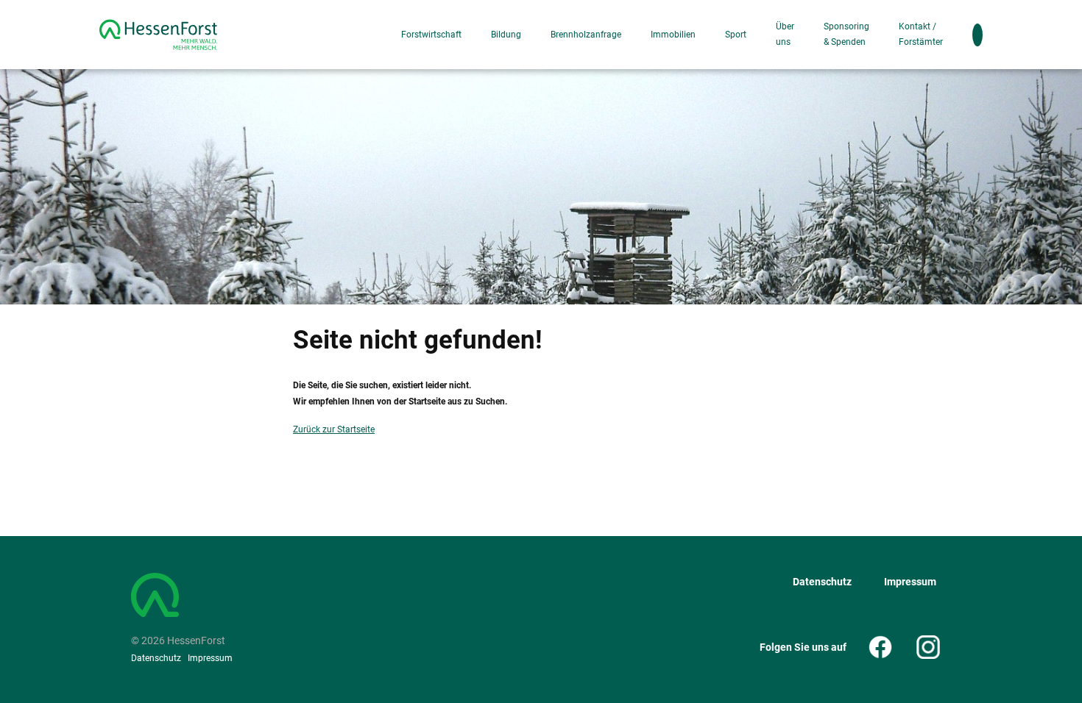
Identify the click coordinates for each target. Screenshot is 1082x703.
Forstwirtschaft (431, 34)
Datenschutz (156, 658)
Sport (735, 34)
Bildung (506, 34)
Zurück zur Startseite (334, 429)
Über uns (785, 34)
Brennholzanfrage (586, 34)
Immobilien (673, 34)
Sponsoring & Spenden (846, 34)
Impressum (210, 658)
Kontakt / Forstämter (921, 34)
